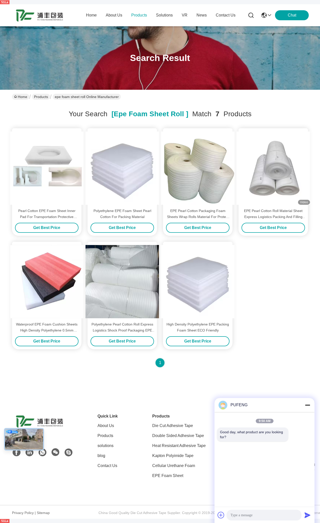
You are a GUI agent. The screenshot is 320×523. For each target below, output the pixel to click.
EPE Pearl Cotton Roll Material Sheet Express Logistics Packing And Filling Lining (273, 217)
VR (185, 15)
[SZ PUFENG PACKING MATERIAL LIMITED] (39, 15)
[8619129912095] (42, 453)
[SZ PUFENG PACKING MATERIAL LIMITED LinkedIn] (29, 453)
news (201, 15)
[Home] (39, 427)
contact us (226, 15)
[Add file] (221, 515)
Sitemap (43, 513)
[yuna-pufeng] (68, 453)
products (139, 15)
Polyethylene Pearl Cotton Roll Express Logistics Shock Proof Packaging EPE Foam (122, 330)
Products (41, 97)
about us (114, 15)
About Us (106, 426)
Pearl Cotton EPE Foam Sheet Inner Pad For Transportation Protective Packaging (47, 217)
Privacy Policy (23, 513)
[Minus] (307, 405)
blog (101, 456)
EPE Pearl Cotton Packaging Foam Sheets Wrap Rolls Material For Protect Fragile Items (198, 217)
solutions (164, 15)
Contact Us (107, 466)
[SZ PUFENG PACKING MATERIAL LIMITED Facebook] (16, 453)
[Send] (308, 515)
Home (91, 15)
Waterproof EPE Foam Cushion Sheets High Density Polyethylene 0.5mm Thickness (47, 330)
